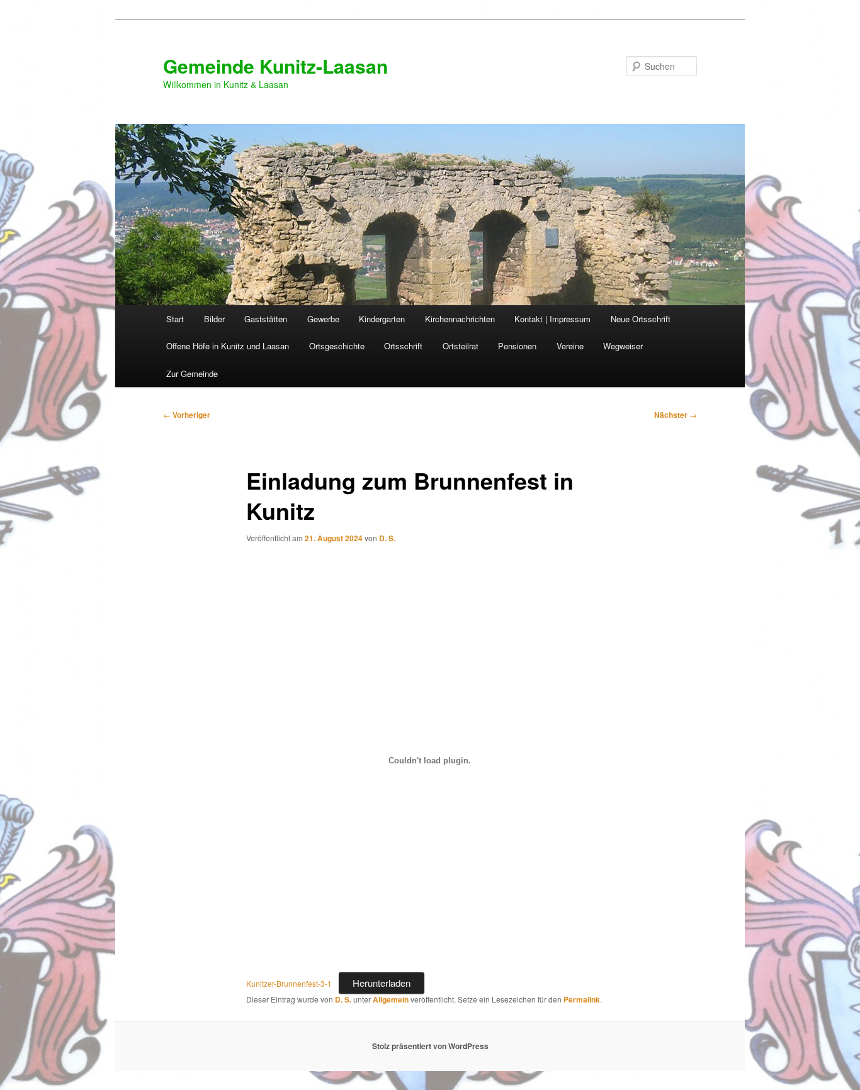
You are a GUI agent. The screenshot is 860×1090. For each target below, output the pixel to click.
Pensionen (517, 346)
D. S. (387, 538)
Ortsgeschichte (337, 346)
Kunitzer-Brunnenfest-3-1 (289, 983)
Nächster (675, 414)
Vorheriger (186, 414)
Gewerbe (323, 319)
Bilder (214, 319)
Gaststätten (265, 319)
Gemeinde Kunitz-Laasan (275, 65)
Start (175, 319)
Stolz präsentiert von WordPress (430, 1046)
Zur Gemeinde (192, 373)
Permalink (581, 999)
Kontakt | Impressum (552, 319)
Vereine (570, 346)
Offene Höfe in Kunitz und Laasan (227, 346)
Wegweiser (623, 346)
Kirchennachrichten (460, 319)
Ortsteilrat (460, 346)
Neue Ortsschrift (640, 319)
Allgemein (391, 999)
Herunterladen (381, 982)
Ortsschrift (403, 346)
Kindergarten (382, 319)
